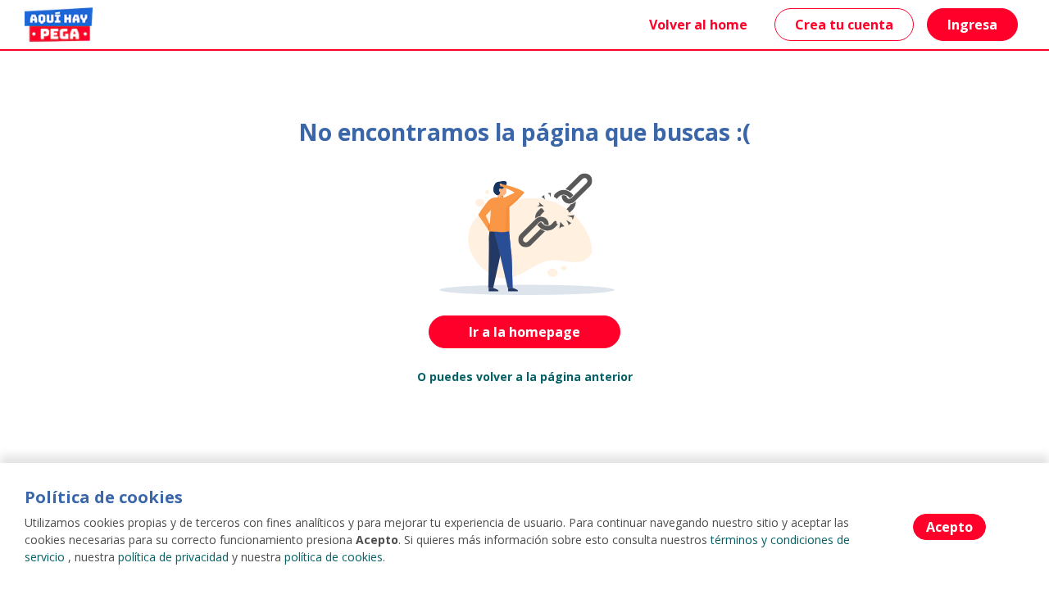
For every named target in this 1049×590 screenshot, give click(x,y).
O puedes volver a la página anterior (525, 376)
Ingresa (972, 25)
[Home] (59, 24)
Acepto (949, 527)
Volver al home (698, 25)
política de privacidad (173, 557)
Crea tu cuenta (844, 25)
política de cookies (333, 557)
